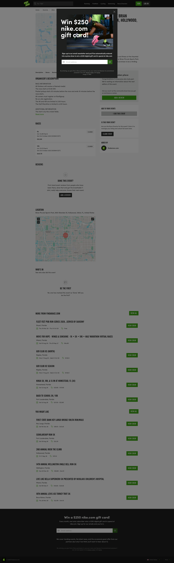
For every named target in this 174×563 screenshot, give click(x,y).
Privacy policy (90, 72)
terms (98, 72)
